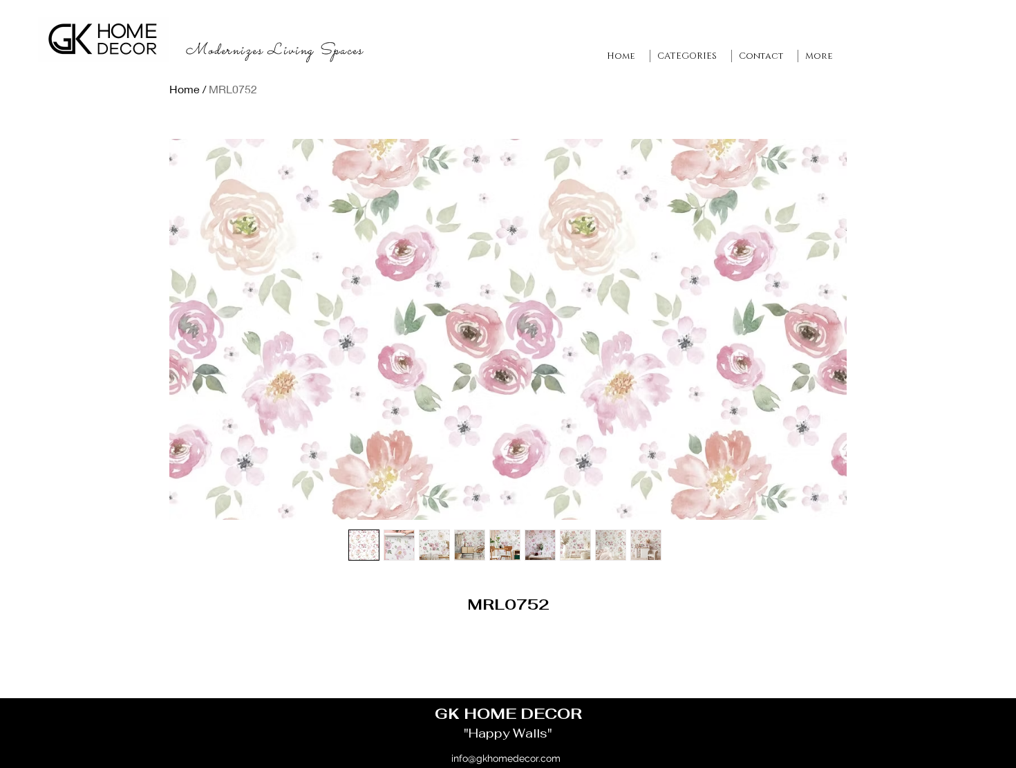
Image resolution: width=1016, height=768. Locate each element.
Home (184, 88)
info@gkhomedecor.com (506, 758)
